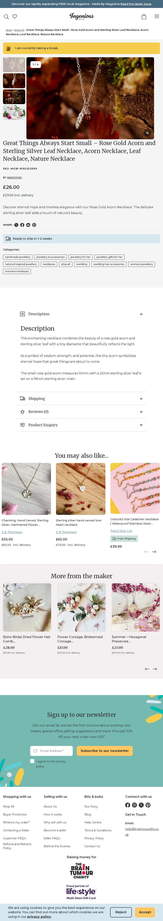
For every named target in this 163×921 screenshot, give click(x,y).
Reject (120, 912)
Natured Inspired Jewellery (21, 264)
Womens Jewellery (141, 264)
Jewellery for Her (80, 257)
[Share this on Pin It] (34, 225)
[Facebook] (127, 805)
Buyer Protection (15, 814)
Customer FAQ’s (14, 838)
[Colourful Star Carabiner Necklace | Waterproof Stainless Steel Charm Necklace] (135, 488)
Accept (145, 912)
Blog (87, 814)
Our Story (91, 806)
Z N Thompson (12, 532)
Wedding (81, 264)
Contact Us (92, 846)
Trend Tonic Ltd (121, 531)
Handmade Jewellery (17, 257)
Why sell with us (55, 822)
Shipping (36, 398)
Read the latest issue (135, 4)
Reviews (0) (38, 411)
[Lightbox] (147, 133)
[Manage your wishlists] (14, 16)
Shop (9, 29)
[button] (147, 65)
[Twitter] (141, 805)
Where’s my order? (16, 822)
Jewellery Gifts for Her (109, 257)
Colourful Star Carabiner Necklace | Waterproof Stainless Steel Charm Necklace (134, 521)
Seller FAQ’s (52, 838)
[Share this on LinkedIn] (28, 225)
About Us (50, 806)
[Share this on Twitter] (16, 225)
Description (38, 314)
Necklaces (49, 264)
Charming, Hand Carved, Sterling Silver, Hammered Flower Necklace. (25, 523)
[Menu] (155, 16)
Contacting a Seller (16, 830)
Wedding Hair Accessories (108, 264)
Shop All (19, 29)
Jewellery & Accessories (50, 257)
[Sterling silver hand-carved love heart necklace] (80, 489)
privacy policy (39, 917)
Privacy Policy (94, 838)
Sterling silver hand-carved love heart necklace (78, 523)
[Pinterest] (148, 805)
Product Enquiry (42, 425)
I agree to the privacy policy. (51, 764)
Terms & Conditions (97, 830)
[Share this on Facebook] (22, 225)
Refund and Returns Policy (17, 846)
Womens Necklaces (17, 271)
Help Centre (92, 822)
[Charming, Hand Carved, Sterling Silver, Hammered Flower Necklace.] (26, 489)
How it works (53, 814)
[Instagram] (134, 805)
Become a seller (55, 830)
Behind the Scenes (57, 846)
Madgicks (14, 177)
